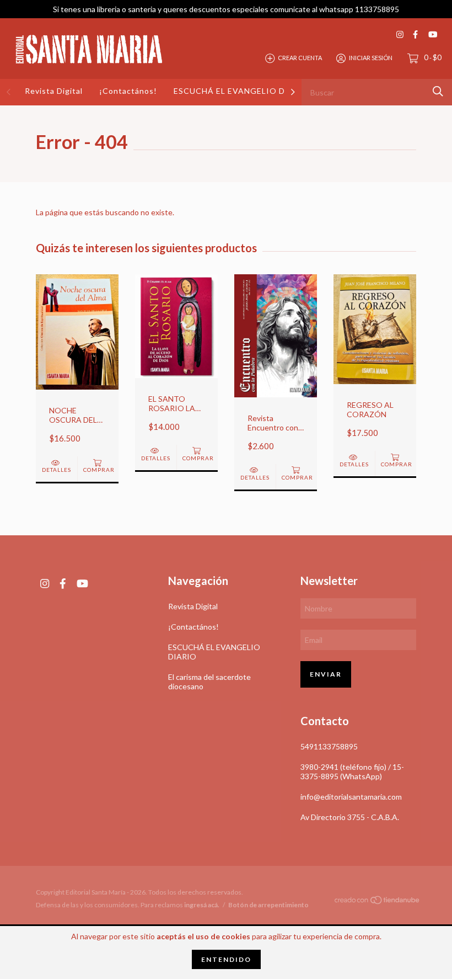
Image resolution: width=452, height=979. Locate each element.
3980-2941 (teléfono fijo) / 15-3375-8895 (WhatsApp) (352, 771)
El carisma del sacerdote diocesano (209, 681)
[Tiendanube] (377, 902)
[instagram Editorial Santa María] (400, 34)
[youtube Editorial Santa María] (433, 34)
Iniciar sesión (370, 57)
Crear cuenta (300, 57)
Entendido (226, 959)
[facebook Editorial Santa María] (415, 34)
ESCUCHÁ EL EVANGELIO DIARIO (242, 90)
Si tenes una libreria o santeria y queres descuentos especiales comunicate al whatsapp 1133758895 (226, 9)
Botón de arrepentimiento (268, 905)
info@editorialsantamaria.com (351, 796)
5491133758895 (329, 746)
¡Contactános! (128, 90)
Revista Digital (54, 90)
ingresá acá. (201, 905)
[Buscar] (438, 91)
